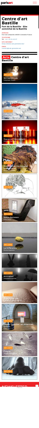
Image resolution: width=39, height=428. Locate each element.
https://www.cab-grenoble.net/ (13, 44)
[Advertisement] (19, 408)
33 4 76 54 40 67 (11, 39)
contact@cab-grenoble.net (11, 48)
